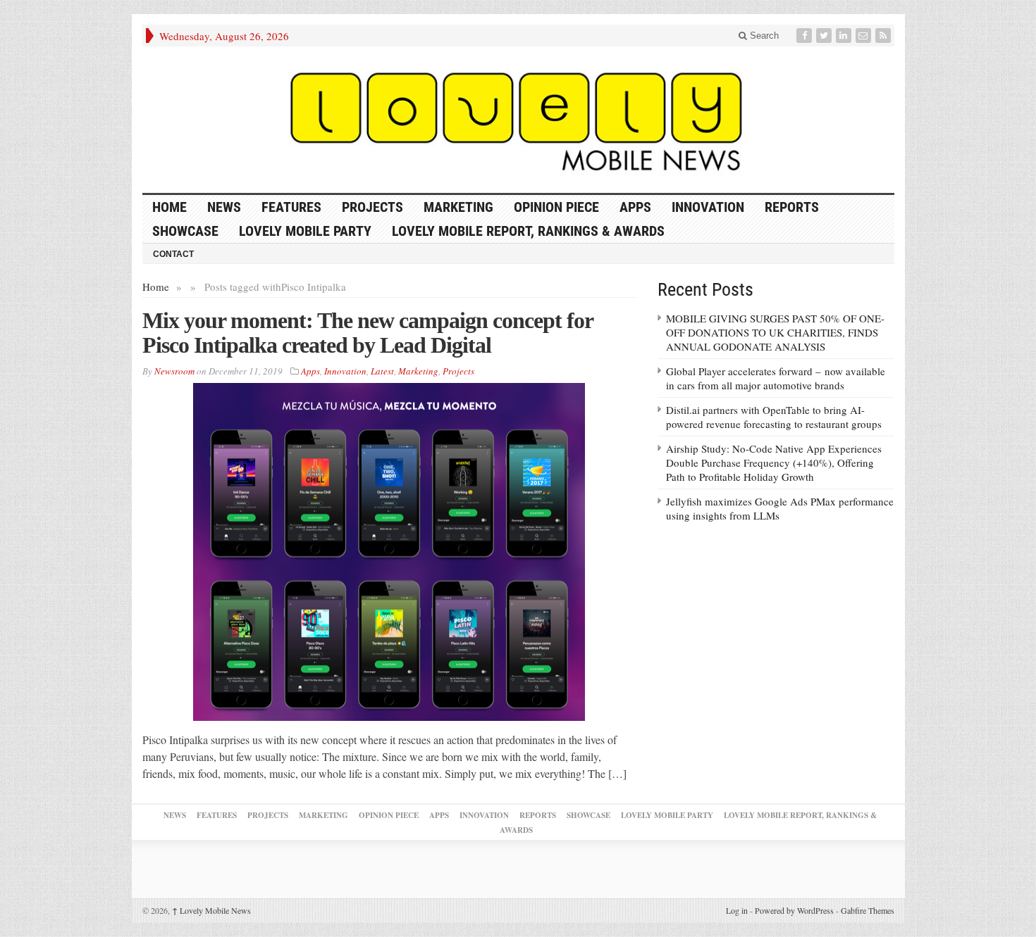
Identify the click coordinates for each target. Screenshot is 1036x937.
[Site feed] (884, 35)
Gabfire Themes (867, 910)
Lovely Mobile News (211, 910)
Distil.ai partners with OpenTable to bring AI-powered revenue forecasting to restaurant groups (774, 417)
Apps (635, 207)
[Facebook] (805, 35)
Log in (737, 910)
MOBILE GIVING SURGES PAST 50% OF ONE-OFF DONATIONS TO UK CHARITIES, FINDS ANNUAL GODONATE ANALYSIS (775, 332)
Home (155, 286)
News (224, 207)
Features (291, 207)
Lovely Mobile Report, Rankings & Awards (528, 230)
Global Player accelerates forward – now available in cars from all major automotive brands (775, 378)
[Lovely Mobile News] (518, 119)
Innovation (708, 207)
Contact (173, 254)
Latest (382, 371)
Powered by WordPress (794, 910)
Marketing (458, 207)
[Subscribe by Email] (865, 35)
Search (763, 35)
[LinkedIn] (845, 35)
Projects (372, 207)
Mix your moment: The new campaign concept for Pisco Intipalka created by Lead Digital (367, 333)
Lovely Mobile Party (305, 230)
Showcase (185, 230)
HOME (169, 207)
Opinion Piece (556, 207)
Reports (792, 207)
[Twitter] (825, 35)
